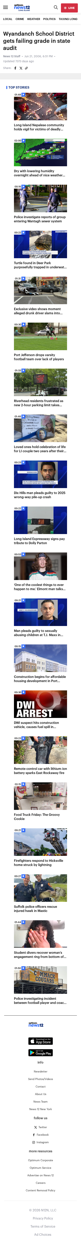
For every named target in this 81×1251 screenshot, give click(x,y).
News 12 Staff (11, 56)
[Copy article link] (26, 68)
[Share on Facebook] (15, 68)
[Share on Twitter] (20, 68)
